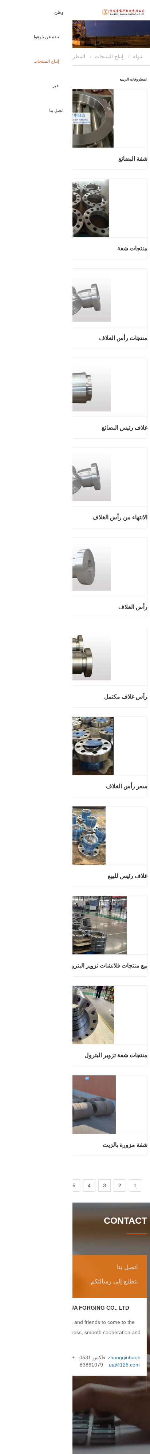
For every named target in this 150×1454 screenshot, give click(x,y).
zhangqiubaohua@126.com (124, 1361)
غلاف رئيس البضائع (124, 428)
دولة (138, 56)
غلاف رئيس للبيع (127, 876)
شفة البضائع (132, 159)
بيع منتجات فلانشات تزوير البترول (107, 965)
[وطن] (106, 12)
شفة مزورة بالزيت (125, 1145)
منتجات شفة (132, 248)
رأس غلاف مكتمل (125, 696)
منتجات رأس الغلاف (123, 338)
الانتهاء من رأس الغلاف (119, 517)
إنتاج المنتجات (109, 56)
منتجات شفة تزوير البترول (115, 1055)
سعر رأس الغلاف (126, 786)
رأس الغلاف (132, 607)
